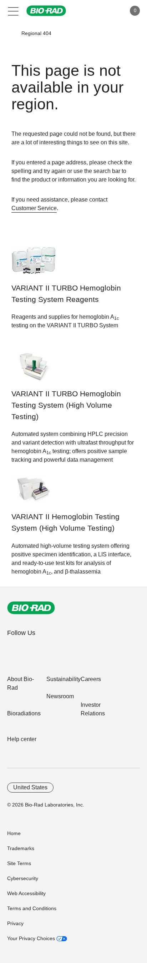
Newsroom (60, 696)
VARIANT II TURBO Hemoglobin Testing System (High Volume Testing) (66, 405)
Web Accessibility (26, 893)
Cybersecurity (22, 878)
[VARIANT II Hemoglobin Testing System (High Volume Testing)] (33, 493)
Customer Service (34, 208)
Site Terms (19, 863)
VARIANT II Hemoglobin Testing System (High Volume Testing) (65, 522)
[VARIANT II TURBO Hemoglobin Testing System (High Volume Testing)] (33, 370)
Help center (21, 739)
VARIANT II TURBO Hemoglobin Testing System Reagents (66, 294)
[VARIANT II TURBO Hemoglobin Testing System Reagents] (33, 264)
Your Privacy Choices (31, 938)
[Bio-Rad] (31, 607)
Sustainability (63, 679)
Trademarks (20, 848)
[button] (11, 33)
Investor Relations (93, 709)
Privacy (15, 923)
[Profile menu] (110, 11)
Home (14, 833)
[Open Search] (95, 11)
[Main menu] (13, 11)
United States (30, 787)
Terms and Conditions (31, 908)
